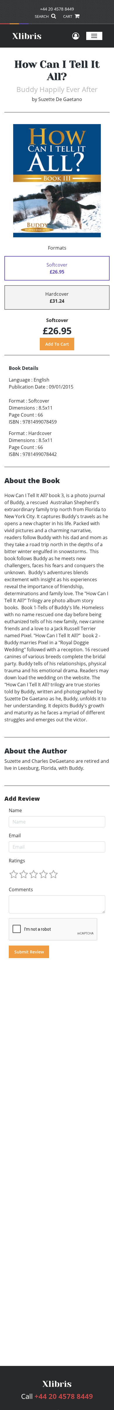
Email (15, 835)
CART (68, 16)
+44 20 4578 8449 (57, 9)
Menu (94, 36)
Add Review (22, 798)
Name (15, 810)
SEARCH (42, 16)
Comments (21, 889)
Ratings (17, 860)
